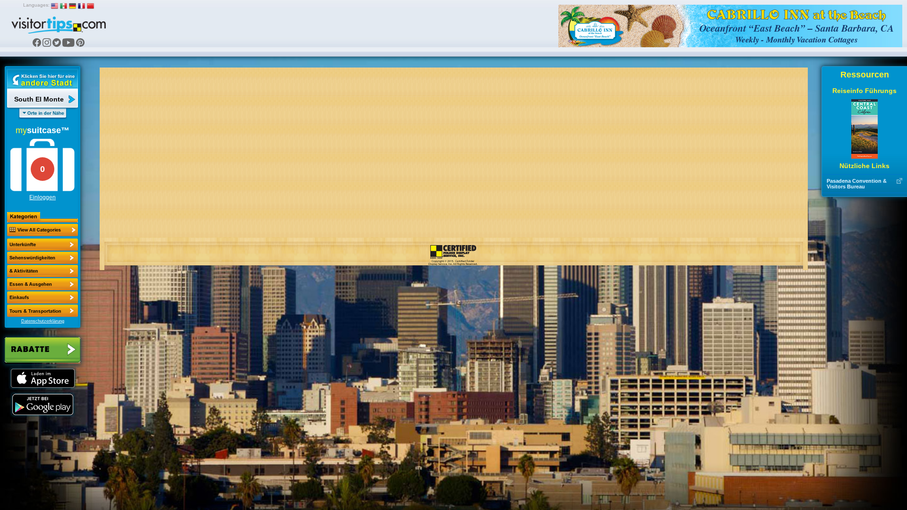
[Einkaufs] (42, 284)
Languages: (36, 5)
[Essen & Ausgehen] (42, 271)
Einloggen (42, 197)
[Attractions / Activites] (42, 258)
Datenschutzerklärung (42, 321)
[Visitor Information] (42, 311)
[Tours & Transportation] (42, 297)
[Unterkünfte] (42, 244)
